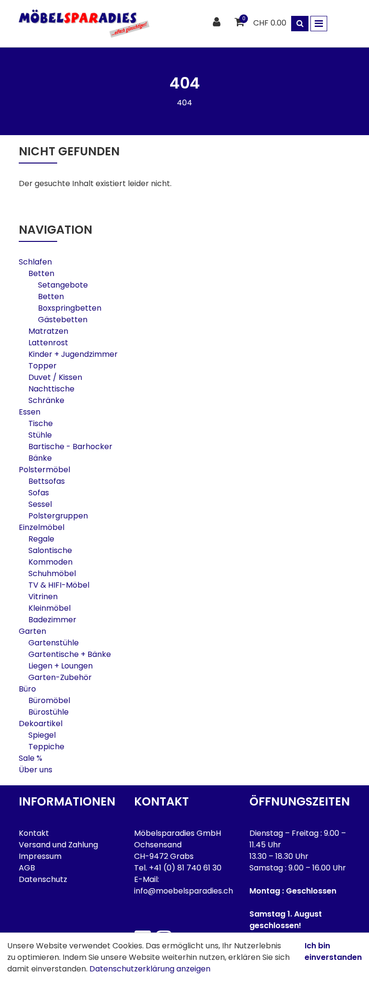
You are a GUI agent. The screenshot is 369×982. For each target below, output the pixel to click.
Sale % (30, 758)
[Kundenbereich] (218, 22)
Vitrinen (43, 596)
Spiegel (42, 735)
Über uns (35, 769)
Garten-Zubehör (60, 677)
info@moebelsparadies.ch (183, 890)
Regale (41, 538)
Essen (29, 411)
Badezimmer (52, 619)
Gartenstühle (53, 642)
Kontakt (34, 833)
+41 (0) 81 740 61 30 (185, 867)
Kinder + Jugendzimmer (73, 354)
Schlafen (35, 261)
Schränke (46, 400)
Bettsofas (46, 481)
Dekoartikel (40, 723)
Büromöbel (49, 700)
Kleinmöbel (49, 608)
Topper (42, 365)
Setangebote (63, 284)
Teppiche (46, 746)
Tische (40, 423)
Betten (41, 273)
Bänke (40, 458)
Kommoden (50, 561)
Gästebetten (62, 319)
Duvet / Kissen (55, 377)
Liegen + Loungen (60, 665)
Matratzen (48, 331)
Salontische (50, 550)
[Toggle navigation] (318, 23)
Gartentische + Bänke (69, 654)
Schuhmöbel (52, 573)
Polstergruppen (58, 515)
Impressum (40, 856)
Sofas (38, 492)
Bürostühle (48, 712)
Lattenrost (48, 342)
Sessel (40, 504)
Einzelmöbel (41, 527)
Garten (32, 631)
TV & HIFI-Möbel (58, 585)
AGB (27, 867)
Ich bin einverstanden (333, 951)
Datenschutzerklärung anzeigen (149, 968)
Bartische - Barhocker (70, 446)
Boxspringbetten (69, 308)
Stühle (40, 435)
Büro (27, 688)
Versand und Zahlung (58, 844)
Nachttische (51, 388)
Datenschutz (43, 879)
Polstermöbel (44, 469)
